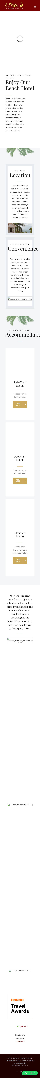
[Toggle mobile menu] (35, 7)
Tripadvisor (20, 1041)
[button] (30, 1073)
